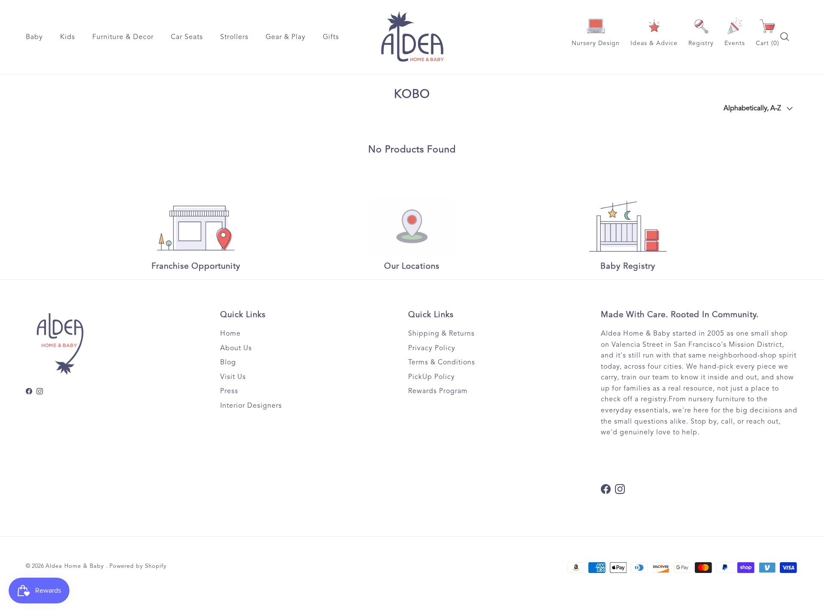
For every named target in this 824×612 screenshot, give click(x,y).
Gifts (331, 37)
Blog (228, 362)
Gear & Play (286, 37)
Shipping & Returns (441, 333)
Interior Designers (251, 405)
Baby (34, 37)
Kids (67, 37)
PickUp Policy (431, 377)
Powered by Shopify (138, 566)
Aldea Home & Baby (75, 566)
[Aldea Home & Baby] (412, 37)
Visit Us (233, 377)
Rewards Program (438, 391)
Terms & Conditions (441, 362)
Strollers (234, 37)
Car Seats (187, 37)
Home (230, 333)
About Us (236, 348)
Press (229, 391)
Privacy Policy (431, 348)
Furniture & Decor (123, 37)
